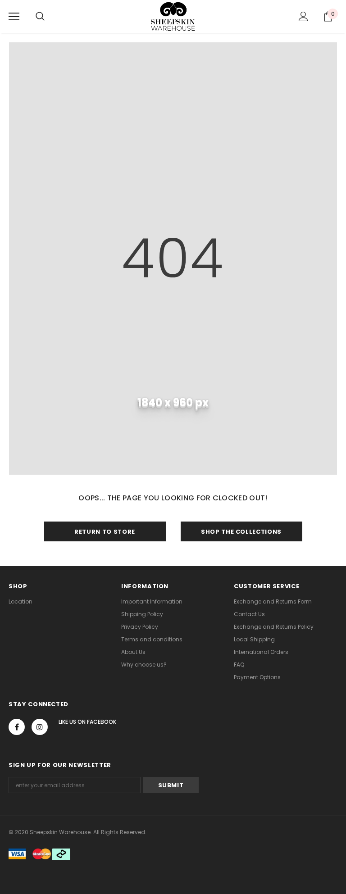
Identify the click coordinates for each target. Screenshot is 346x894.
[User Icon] (303, 16)
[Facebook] (17, 727)
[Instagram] (40, 727)
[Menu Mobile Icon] (14, 16)
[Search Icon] (40, 16)
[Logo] (173, 16)
